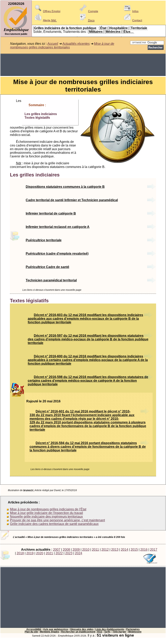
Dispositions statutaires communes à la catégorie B (65, 186)
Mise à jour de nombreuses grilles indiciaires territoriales (62, 45)
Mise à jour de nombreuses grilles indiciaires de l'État (48, 509)
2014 (124, 549)
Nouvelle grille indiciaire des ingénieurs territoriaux (46, 516)
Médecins (113, 31)
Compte (93, 11)
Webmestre (135, 632)
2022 (59, 553)
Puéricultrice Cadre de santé (47, 267)
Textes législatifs (37, 117)
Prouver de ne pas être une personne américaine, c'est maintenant (57, 520)
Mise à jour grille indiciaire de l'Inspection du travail (46, 513)
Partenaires (133, 629)
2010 (85, 549)
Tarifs (107, 632)
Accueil (52, 43)
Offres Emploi (51, 11)
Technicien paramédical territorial (51, 280)
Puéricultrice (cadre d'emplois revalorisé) (57, 253)
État (103, 28)
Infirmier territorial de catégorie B (51, 213)
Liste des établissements (109, 629)
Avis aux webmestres (55, 629)
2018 (20, 553)
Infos (135, 11)
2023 (68, 553)
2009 (76, 549)
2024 (78, 553)
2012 (105, 549)
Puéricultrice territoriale (44, 240)
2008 (66, 549)
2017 (153, 549)
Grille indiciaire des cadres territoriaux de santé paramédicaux (54, 524)
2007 (56, 549)
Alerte (50, 20)
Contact (137, 20)
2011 (95, 549)
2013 (114, 549)
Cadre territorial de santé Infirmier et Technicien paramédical (72, 200)
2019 (30, 553)
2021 (49, 553)
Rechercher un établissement (78, 632)
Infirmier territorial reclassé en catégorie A (57, 227)
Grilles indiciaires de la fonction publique (65, 28)
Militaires (96, 31)
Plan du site (31, 632)
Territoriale (139, 28)
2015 (134, 549)
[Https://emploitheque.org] (16, 31)
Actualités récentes (76, 43)
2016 (144, 549)
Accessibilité (33, 629)
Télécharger (119, 632)
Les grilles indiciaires (40, 114)
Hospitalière (118, 28)
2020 (39, 553)
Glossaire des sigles (82, 629)
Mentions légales (49, 632)
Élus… (128, 31)
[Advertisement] (83, 65)
